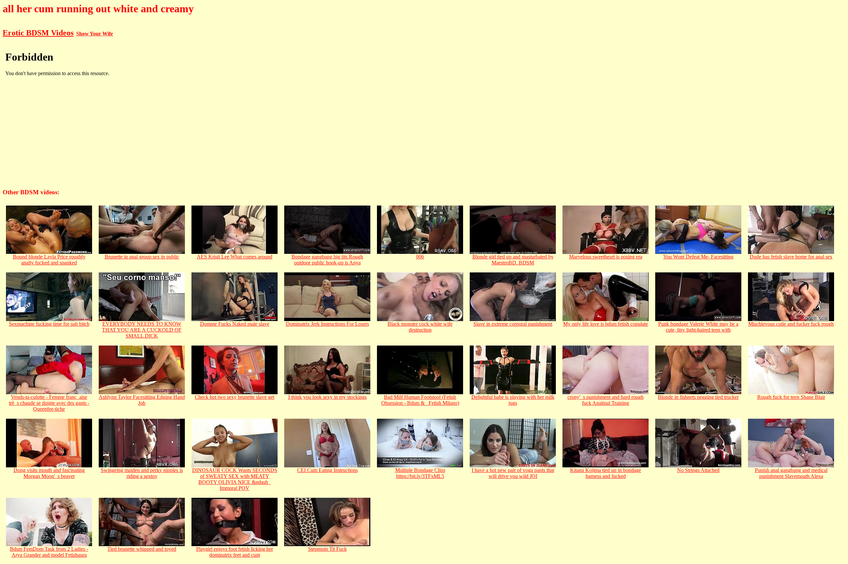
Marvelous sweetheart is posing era (605, 256)
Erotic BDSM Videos (38, 32)
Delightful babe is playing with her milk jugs (513, 400)
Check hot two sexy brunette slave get (234, 397)
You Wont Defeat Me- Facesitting (698, 256)
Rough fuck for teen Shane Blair (791, 397)
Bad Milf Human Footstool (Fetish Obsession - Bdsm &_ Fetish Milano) (420, 400)
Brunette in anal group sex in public (142, 256)
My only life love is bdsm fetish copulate (605, 324)
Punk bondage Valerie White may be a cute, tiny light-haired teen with (698, 327)
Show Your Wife (94, 33)
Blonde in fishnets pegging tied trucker (698, 397)
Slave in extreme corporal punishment (512, 324)
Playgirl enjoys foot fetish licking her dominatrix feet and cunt (234, 552)
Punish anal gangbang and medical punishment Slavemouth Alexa (791, 473)
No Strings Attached (698, 470)
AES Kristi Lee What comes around (234, 256)
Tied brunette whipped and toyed (141, 549)
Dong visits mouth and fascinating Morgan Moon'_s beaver (49, 473)
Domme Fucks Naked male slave (234, 324)
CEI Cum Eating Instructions (327, 470)
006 (420, 256)
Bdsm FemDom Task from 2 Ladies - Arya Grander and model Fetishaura (49, 552)
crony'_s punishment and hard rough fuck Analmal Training (605, 400)
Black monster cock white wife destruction (420, 327)
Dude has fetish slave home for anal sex (791, 256)
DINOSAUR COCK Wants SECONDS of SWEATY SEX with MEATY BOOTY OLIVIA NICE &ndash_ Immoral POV (234, 479)
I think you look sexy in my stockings (327, 397)
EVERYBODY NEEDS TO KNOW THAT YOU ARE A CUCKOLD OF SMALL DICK (142, 330)
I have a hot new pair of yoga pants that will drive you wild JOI (513, 473)
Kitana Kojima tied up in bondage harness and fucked (605, 473)
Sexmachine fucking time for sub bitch (49, 324)
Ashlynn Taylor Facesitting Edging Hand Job (142, 400)
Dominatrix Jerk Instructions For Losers (327, 324)
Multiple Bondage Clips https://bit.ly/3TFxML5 (420, 473)
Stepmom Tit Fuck (327, 549)
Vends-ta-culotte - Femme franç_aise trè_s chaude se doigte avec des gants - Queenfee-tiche (49, 403)
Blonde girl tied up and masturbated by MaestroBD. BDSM (513, 259)
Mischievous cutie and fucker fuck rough (791, 324)
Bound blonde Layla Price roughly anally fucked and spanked (49, 259)
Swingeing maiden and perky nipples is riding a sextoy (142, 473)
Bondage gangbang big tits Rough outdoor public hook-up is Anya (327, 259)
